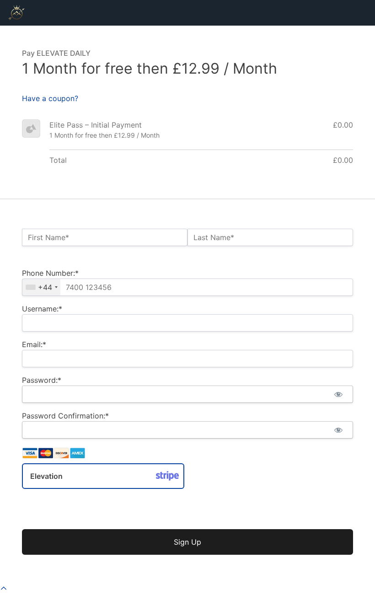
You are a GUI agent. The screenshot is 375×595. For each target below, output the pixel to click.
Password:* (41, 380)
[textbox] (187, 287)
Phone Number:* (50, 273)
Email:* (34, 344)
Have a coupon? (50, 98)
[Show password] (338, 394)
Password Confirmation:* (65, 415)
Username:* (42, 308)
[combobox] (41, 287)
